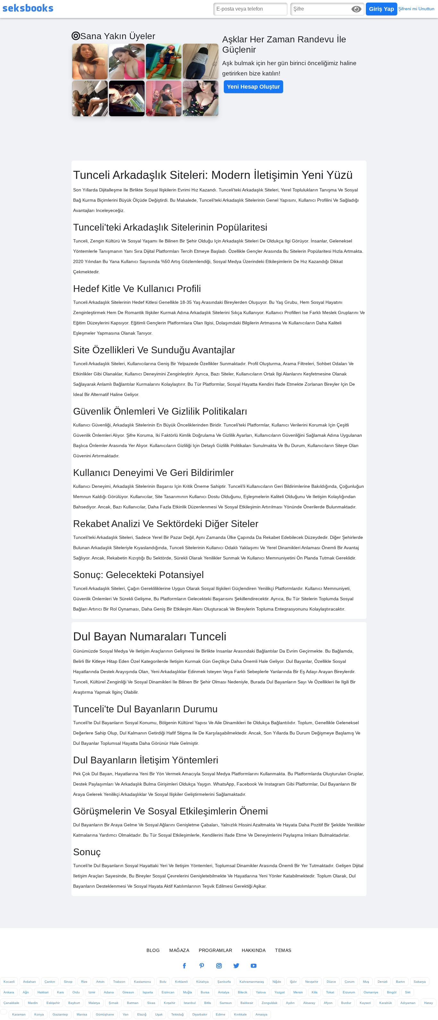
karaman (19, 1014)
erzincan (168, 992)
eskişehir (53, 1003)
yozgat (279, 992)
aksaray (309, 1003)
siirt (407, 992)
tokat (330, 992)
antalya (223, 992)
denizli (382, 981)
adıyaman (408, 1003)
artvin (100, 981)
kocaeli (9, 981)
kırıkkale (240, 1014)
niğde (277, 981)
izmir (91, 992)
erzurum (349, 992)
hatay (428, 1003)
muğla (187, 992)
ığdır (293, 981)
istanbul (190, 1003)
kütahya (202, 981)
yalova (261, 992)
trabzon (119, 981)
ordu (76, 992)
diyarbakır (199, 1014)
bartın (400, 981)
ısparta (148, 992)
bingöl (391, 992)
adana (109, 992)
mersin (298, 992)
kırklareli (181, 981)
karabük (385, 1003)
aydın (290, 1003)
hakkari (43, 992)
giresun (128, 992)
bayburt (74, 1003)
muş (366, 981)
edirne (220, 1014)
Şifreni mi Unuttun (416, 8)
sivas (151, 1003)
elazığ (142, 1014)
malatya (94, 1003)
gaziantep (60, 1014)
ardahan (29, 981)
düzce (331, 981)
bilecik (242, 992)
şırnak (113, 1003)
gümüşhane (105, 1014)
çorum (349, 981)
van (126, 1014)
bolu (163, 981)
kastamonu (142, 981)
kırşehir (169, 1003)
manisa (82, 1014)
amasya (261, 1014)
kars (60, 992)
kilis (314, 992)
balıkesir (246, 1003)
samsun (226, 1003)
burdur (346, 1003)
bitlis (207, 1003)
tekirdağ (177, 1014)
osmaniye (371, 992)
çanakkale (11, 1003)
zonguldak (269, 1003)
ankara (9, 992)
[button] (381, 9)
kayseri (365, 1003)
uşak (159, 1014)
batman (133, 1003)
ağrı (26, 992)
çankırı (50, 981)
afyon (328, 1003)
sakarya (420, 981)
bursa (205, 992)
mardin (33, 1003)
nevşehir (311, 981)
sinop (68, 981)
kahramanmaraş (252, 981)
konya (39, 1014)
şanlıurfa (224, 981)
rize (84, 981)
